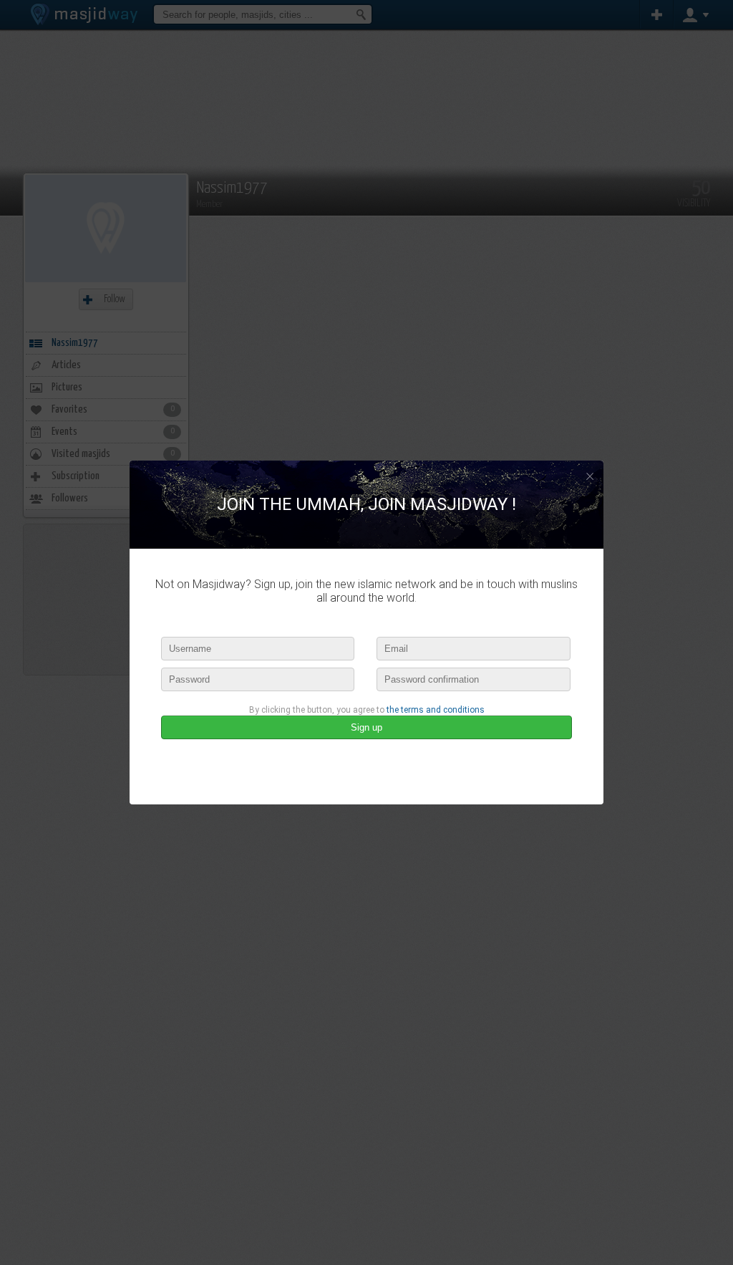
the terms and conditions (436, 710)
